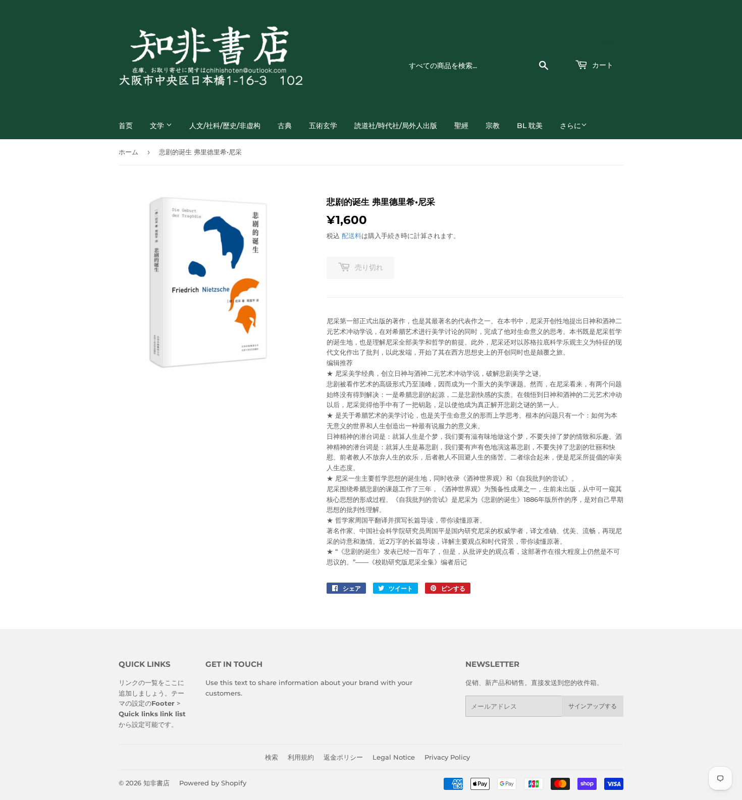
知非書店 (156, 783)
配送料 (351, 236)
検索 (271, 757)
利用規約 (301, 757)
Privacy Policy (447, 757)
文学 (158, 125)
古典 (285, 125)
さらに (570, 125)
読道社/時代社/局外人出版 (395, 125)
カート (601, 65)
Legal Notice (394, 757)
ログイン (532, 41)
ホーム (128, 152)
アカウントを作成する (595, 41)
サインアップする (592, 706)
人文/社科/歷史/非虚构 (224, 125)
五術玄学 (323, 125)
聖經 (461, 125)
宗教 (493, 125)
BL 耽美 (530, 125)
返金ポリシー (343, 757)
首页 (126, 125)
